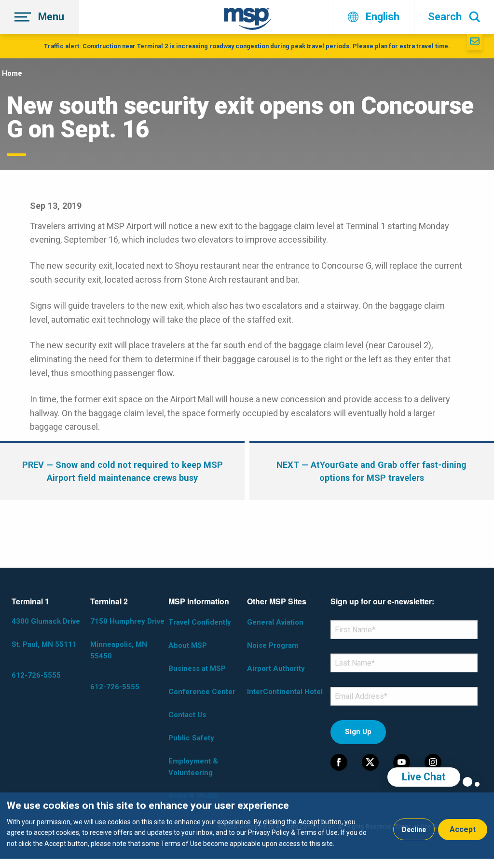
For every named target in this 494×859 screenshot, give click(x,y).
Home (12, 73)
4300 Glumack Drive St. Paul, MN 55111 (46, 633)
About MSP (187, 645)
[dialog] (247, 825)
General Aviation (275, 622)
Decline (414, 829)
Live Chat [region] (424, 777)
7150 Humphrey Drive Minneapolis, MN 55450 (127, 638)
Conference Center (201, 691)
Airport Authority (276, 668)
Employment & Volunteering (193, 767)
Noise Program (272, 645)
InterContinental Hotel (285, 691)
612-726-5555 (36, 675)
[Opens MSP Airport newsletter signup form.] (474, 42)
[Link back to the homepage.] (247, 20)
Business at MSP (197, 668)
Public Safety (191, 738)
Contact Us (187, 714)
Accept (463, 829)
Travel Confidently (199, 622)
